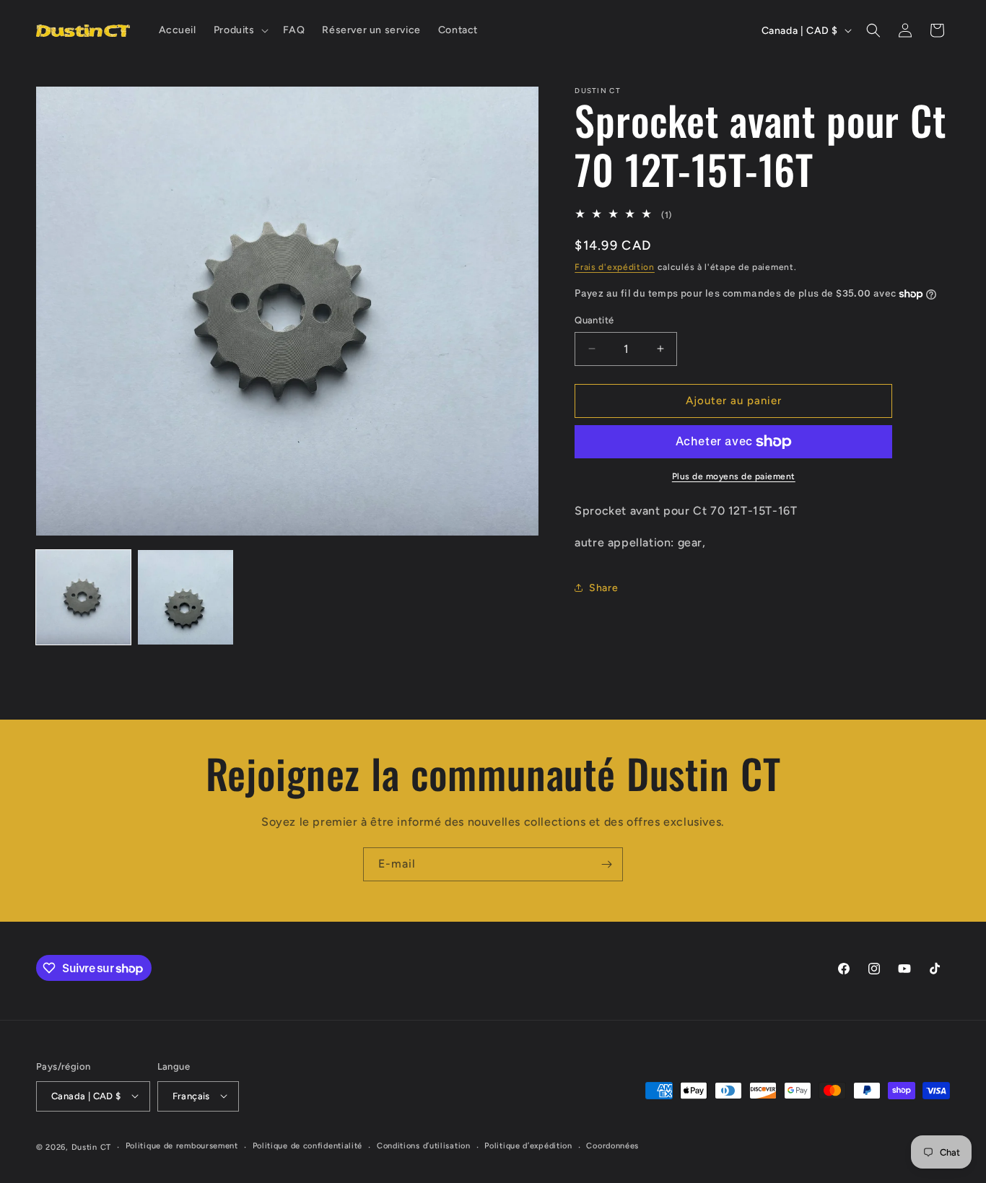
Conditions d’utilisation (424, 1146)
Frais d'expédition (615, 267)
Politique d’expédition (528, 1146)
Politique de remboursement (182, 1146)
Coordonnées (612, 1146)
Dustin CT (91, 1146)
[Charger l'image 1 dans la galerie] (83, 597)
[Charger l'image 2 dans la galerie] (185, 597)
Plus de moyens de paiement (733, 476)
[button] (239, 30)
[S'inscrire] (606, 864)
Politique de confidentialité (308, 1146)
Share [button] (603, 588)
